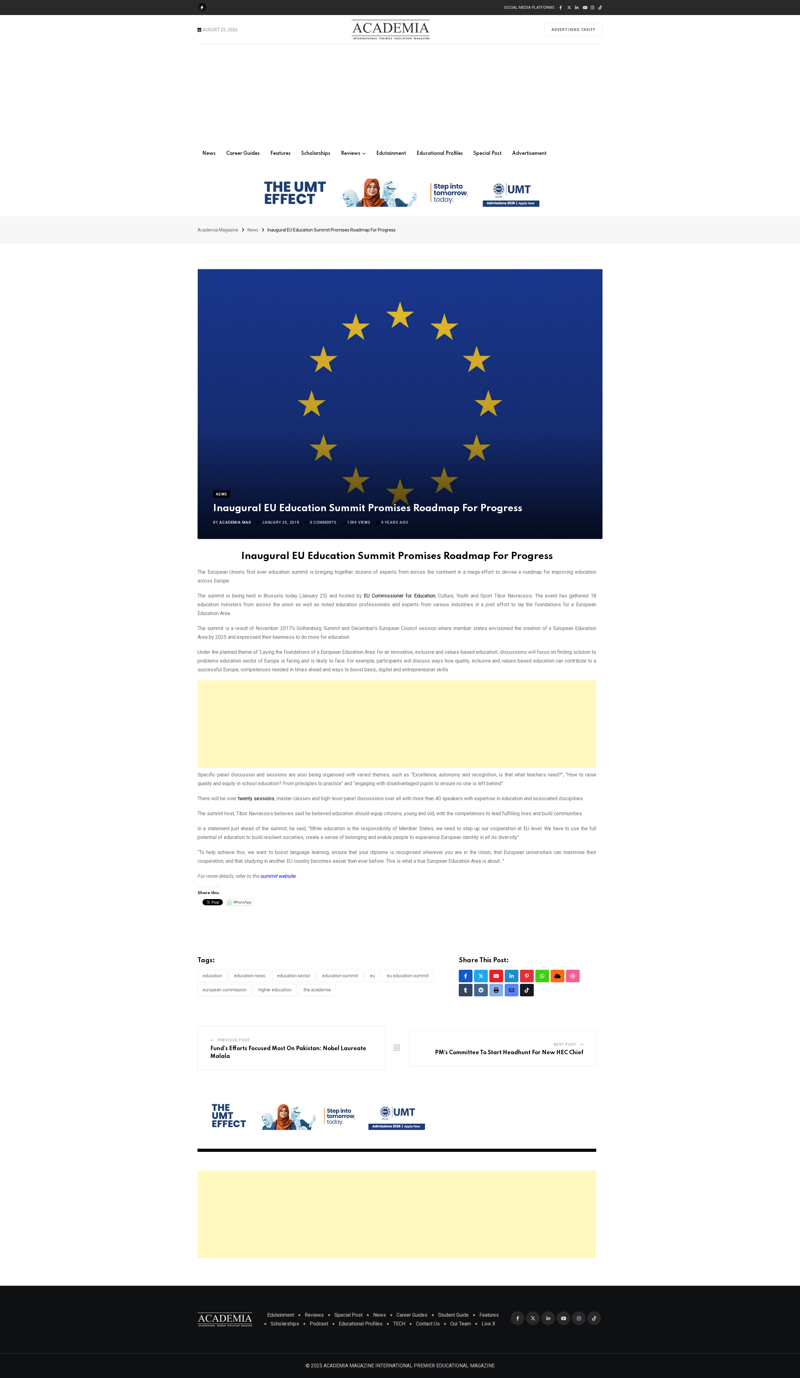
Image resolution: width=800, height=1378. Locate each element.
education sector (293, 975)
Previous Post (234, 1040)
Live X (488, 1324)
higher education (275, 989)
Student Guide (453, 1315)
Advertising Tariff (573, 30)
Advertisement (529, 153)
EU (372, 975)
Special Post (487, 153)
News (209, 153)
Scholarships (315, 153)
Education (212, 975)
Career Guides (243, 153)
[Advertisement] (400, 91)
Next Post (565, 1044)
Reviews (350, 153)
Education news (249, 975)
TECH (399, 1324)
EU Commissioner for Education (398, 596)
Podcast (319, 1324)
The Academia (317, 989)
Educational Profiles (440, 153)
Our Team (460, 1324)
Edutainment (391, 153)
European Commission (224, 989)
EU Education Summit (408, 975)
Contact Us (428, 1324)
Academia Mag (235, 522)
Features (280, 153)
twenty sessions (256, 798)
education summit (340, 975)
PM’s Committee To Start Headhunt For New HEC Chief (509, 1052)
